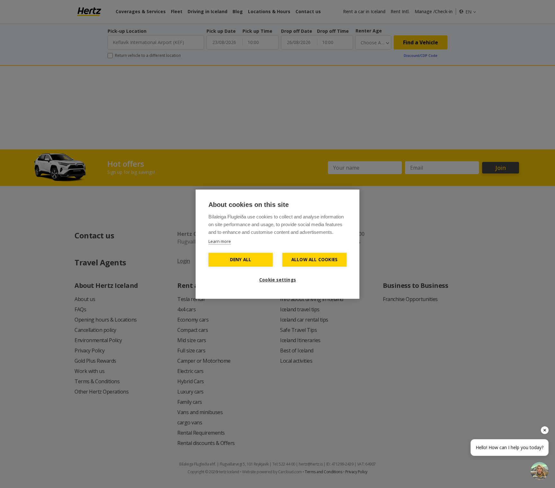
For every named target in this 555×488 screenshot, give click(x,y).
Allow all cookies (314, 259)
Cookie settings (277, 280)
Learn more (219, 241)
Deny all (240, 259)
